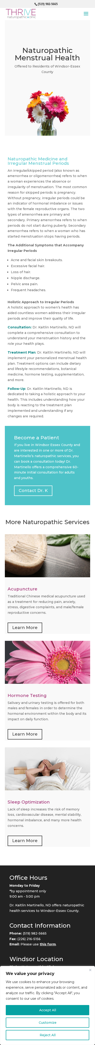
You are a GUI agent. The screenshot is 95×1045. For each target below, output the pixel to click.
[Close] (90, 970)
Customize (47, 1023)
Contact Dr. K (33, 490)
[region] (47, 1005)
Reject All (48, 1035)
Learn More (25, 627)
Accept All (47, 1010)
